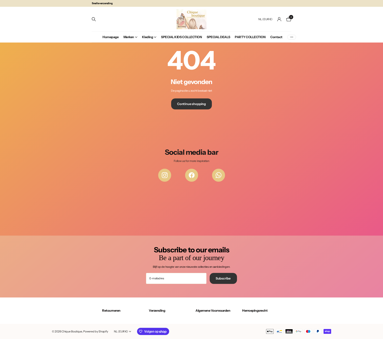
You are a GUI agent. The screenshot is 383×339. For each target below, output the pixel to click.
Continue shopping (191, 104)
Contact (276, 37)
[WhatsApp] (218, 175)
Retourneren (111, 310)
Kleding (147, 37)
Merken (128, 37)
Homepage (110, 37)
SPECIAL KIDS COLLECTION (181, 37)
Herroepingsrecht (255, 310)
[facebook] (191, 175)
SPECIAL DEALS (218, 37)
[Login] (279, 19)
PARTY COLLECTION (250, 37)
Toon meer (291, 37)
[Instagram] (164, 175)
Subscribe (223, 278)
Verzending (157, 310)
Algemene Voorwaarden (212, 310)
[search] (94, 19)
